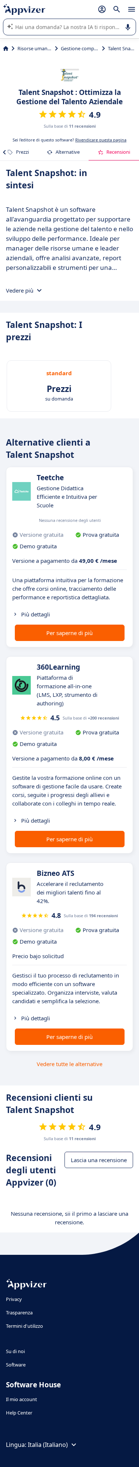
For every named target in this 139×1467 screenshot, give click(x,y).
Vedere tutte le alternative (69, 1064)
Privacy (14, 1299)
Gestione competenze (80, 48)
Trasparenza (19, 1312)
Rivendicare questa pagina (100, 140)
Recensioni (118, 152)
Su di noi (15, 1351)
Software (16, 1364)
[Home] (6, 48)
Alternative (68, 152)
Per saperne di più (69, 633)
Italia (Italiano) (48, 1445)
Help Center (19, 1412)
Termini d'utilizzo (24, 1326)
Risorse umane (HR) (34, 48)
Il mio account (21, 1399)
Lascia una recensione (99, 1160)
